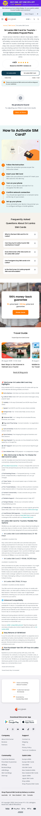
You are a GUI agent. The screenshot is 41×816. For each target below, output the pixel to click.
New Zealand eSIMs (30, 770)
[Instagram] (13, 729)
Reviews (10, 742)
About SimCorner (10, 739)
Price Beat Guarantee (10, 466)
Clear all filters (20, 112)
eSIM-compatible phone (15, 625)
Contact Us (30, 739)
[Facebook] (8, 729)
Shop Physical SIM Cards (30, 784)
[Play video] (20, 150)
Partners (10, 745)
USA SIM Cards (30, 767)
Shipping (30, 742)
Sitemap (10, 776)
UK (10, 795)
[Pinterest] (33, 729)
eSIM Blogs (10, 770)
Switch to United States (12, 14)
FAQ (28, 745)
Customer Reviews (10, 759)
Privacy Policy (30, 747)
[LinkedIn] (18, 729)
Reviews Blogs (10, 767)
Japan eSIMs (30, 776)
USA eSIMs (30, 765)
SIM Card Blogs (10, 773)
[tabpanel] (20, 251)
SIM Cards (12, 25)
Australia (5, 795)
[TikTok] (28, 729)
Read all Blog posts (20, 372)
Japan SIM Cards (30, 778)
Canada (30, 795)
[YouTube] (23, 729)
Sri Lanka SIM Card (30, 73)
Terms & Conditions (30, 750)
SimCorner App (33, 509)
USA (24, 795)
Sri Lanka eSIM (11, 73)
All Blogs (10, 765)
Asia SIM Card (24, 515)
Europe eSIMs (30, 759)
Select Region (29, 14)
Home (5, 25)
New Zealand (16, 795)
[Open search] (38, 19)
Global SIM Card (27, 517)
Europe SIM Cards (30, 762)
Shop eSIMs (30, 781)
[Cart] (34, 19)
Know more (20, 312)
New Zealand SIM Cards (30, 773)
